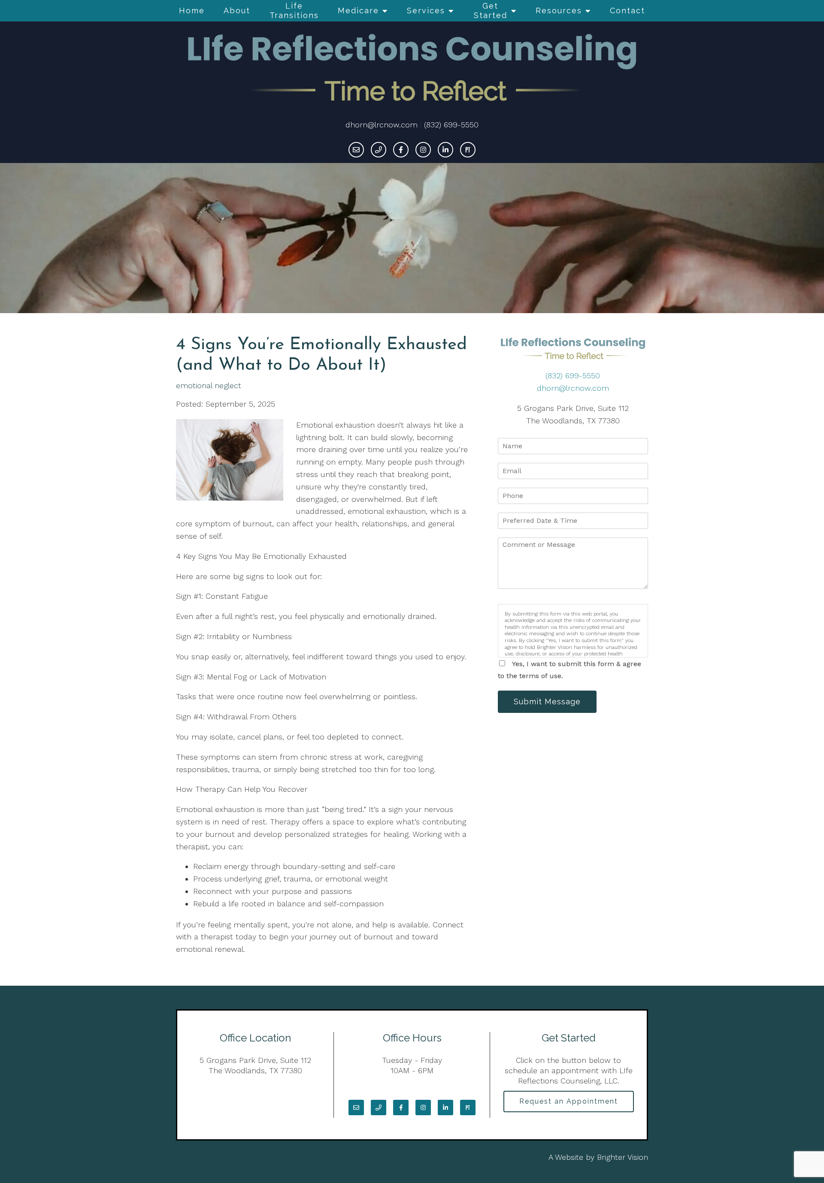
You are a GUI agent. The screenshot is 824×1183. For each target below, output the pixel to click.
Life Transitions (294, 10)
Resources (559, 10)
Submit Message (547, 701)
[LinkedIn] (445, 149)
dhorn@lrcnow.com (381, 124)
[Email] (356, 149)
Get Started (490, 10)
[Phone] (378, 149)
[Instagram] (423, 149)
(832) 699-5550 (451, 124)
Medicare (358, 10)
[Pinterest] (468, 149)
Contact (627, 10)
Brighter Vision (622, 1157)
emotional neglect (208, 385)
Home (192, 10)
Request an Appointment (568, 1101)
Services (426, 10)
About (237, 10)
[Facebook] (401, 149)
